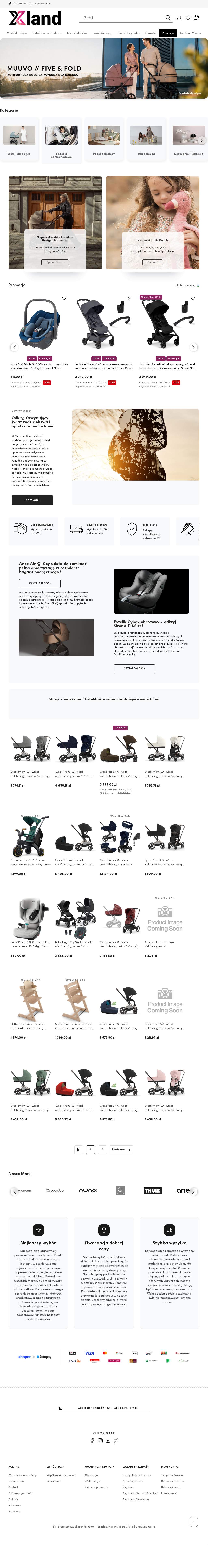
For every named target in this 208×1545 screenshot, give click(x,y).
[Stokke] (88, 1191)
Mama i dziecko (77, 32)
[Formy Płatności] (104, 1357)
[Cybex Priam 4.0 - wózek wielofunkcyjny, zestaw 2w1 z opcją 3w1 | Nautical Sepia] (165, 1001)
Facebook (14, 1512)
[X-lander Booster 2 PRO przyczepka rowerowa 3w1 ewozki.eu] (104, 68)
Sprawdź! (32, 500)
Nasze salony (16, 1481)
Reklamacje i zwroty (96, 1487)
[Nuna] (55, 1191)
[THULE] (120, 1191)
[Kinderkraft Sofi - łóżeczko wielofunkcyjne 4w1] (165, 919)
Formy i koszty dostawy (137, 1475)
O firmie (13, 1499)
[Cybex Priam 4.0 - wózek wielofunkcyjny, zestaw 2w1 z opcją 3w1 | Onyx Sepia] (120, 1083)
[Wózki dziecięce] (19, 135)
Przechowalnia (169, 1493)
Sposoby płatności (133, 1481)
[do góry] (194, 1522)
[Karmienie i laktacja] (189, 135)
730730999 (19, 4)
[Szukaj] (168, 18)
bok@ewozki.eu (42, 4)
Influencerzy (54, 1481)
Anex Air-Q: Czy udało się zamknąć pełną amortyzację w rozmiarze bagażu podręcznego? (53, 568)
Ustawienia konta (171, 1487)
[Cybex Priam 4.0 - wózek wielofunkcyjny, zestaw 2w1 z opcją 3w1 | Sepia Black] (165, 837)
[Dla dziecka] (146, 135)
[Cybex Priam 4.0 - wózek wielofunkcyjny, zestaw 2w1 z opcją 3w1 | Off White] (165, 749)
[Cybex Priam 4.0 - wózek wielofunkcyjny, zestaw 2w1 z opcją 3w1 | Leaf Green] (31, 1083)
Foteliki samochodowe (47, 32)
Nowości (150, 32)
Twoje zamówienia (172, 1475)
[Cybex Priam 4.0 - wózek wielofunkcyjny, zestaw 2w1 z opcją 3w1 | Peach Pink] (165, 1083)
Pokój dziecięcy (102, 32)
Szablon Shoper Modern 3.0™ (114, 1527)
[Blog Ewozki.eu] (116, 1440)
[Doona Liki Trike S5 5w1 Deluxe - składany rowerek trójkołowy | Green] (31, 837)
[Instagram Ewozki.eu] (100, 1440)
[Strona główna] (35, 18)
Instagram (15, 1506)
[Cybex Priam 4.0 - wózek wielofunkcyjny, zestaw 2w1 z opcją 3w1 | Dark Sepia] (120, 1001)
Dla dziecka (146, 154)
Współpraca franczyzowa (61, 1475)
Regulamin (129, 1487)
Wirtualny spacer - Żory (22, 1475)
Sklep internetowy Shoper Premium (73, 1527)
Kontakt (13, 1487)
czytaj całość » (40, 583)
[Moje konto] (179, 18)
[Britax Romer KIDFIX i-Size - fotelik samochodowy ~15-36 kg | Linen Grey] (31, 919)
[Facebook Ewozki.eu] (92, 1440)
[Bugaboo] (23, 1191)
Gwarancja (91, 1475)
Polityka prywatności (21, 1493)
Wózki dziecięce (17, 32)
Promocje (168, 32)
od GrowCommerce (143, 1527)
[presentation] (6, 140)
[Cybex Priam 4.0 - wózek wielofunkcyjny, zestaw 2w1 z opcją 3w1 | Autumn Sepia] (75, 1083)
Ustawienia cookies (172, 1481)
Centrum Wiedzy (190, 32)
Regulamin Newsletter (136, 1499)
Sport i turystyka (128, 32)
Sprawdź (153, 262)
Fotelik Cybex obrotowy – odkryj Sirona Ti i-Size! (145, 624)
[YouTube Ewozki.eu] (108, 1440)
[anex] (153, 1191)
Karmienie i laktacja (189, 154)
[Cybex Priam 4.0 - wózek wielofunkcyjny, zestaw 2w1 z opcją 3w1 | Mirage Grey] (31, 749)
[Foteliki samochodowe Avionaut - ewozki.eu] (55, 222)
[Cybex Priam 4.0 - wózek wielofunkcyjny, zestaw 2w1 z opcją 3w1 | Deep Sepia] (75, 837)
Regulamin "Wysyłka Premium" (140, 1493)
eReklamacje (92, 1481)
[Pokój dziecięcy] (104, 135)
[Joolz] (185, 1191)
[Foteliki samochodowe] (62, 135)
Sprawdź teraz (55, 262)
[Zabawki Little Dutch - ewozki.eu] (152, 222)
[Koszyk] (197, 17)
